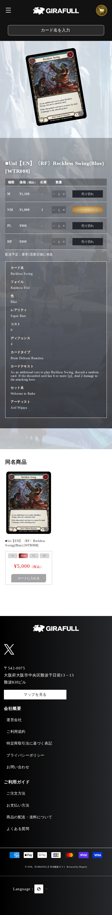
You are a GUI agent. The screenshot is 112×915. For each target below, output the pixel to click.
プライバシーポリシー (26, 755)
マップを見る (35, 695)
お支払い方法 (18, 805)
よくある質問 (18, 829)
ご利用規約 (16, 732)
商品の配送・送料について (29, 817)
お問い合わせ (18, 767)
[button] (56, 895)
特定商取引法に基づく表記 (29, 743)
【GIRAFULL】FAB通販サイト (50, 867)
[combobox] (56, 30)
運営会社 (14, 720)
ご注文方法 (16, 793)
